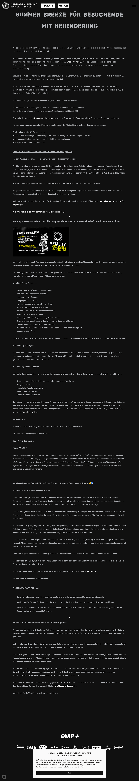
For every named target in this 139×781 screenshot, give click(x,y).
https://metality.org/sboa (27, 412)
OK (69, 773)
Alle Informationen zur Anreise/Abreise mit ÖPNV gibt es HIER (39, 212)
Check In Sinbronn (74, 62)
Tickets (48, 6)
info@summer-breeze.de (43, 118)
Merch (63, 6)
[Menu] (134, 5)
